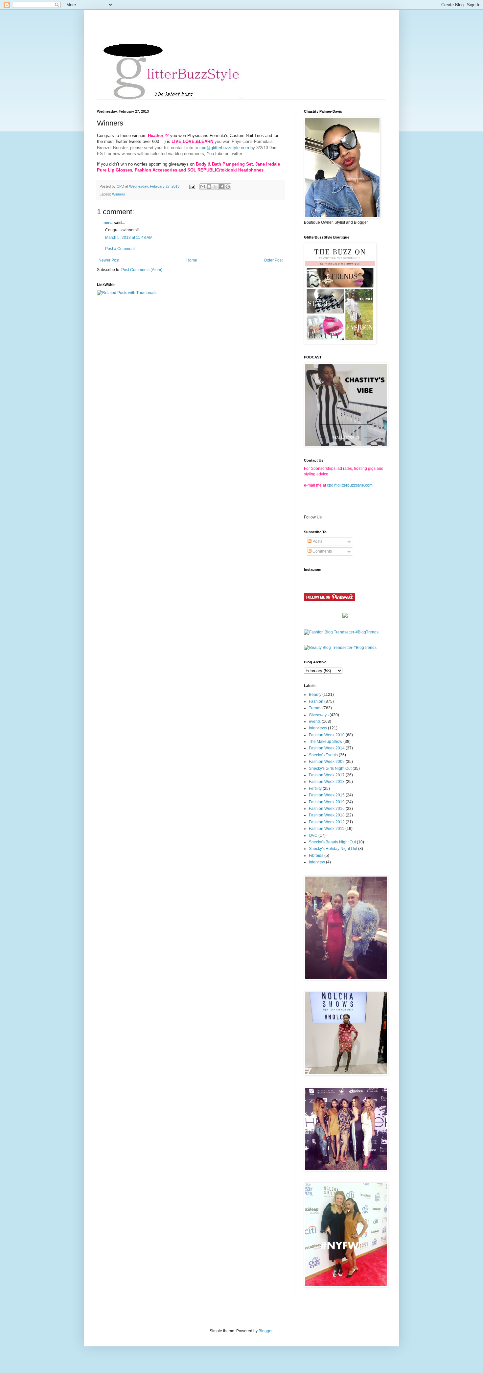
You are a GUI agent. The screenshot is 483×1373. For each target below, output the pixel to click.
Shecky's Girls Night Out (330, 768)
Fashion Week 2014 (327, 748)
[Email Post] (192, 186)
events (315, 721)
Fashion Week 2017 (327, 775)
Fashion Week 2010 (327, 735)
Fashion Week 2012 (327, 822)
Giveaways (319, 715)
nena (108, 222)
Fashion (316, 701)
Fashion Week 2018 (327, 815)
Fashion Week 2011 (326, 828)
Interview (317, 862)
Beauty (315, 694)
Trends (315, 708)
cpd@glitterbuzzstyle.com (224, 147)
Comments (321, 551)
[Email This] (202, 186)
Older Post (273, 260)
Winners (118, 194)
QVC (313, 835)
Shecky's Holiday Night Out (333, 848)
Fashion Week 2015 (327, 795)
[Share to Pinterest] (227, 186)
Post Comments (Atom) (141, 269)
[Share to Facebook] (221, 186)
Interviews (318, 728)
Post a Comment (120, 248)
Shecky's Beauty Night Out (332, 842)
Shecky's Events (323, 755)
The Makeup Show (325, 741)
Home (191, 260)
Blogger (265, 1331)
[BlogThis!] (209, 186)
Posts (316, 541)
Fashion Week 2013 (327, 781)
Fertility (315, 788)
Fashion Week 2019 (327, 802)
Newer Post (109, 260)
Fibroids (316, 855)
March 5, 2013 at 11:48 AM (128, 237)
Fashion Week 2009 (327, 761)
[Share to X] (215, 186)
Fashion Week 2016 (327, 808)
